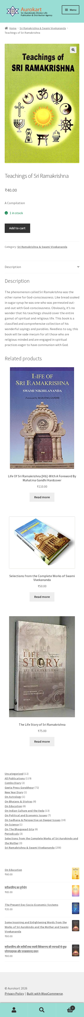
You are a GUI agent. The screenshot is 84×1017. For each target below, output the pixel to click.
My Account (14, 1010)
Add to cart (17, 228)
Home (13, 28)
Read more (42, 497)
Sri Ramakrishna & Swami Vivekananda (43, 28)
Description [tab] (13, 267)
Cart (64, 1006)
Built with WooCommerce (45, 993)
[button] (73, 50)
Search (42, 1010)
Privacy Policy (14, 993)
